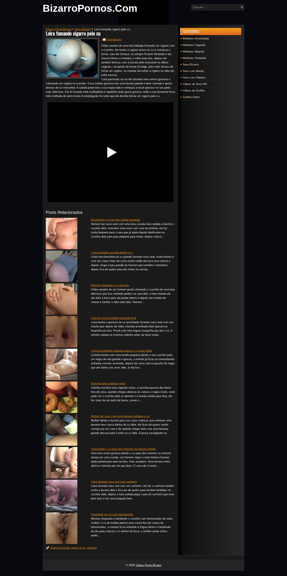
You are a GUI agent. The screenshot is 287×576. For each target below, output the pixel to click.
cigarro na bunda (60, 547)
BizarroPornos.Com (90, 8)
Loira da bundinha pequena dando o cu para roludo (121, 350)
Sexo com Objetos (194, 77)
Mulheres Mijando (193, 51)
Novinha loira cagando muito (108, 383)
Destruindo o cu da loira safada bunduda (115, 219)
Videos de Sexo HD (195, 84)
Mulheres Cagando (194, 45)
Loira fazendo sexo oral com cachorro (114, 481)
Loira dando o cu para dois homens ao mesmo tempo (123, 449)
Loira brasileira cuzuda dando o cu (112, 252)
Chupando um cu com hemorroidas (112, 514)
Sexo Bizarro (114, 39)
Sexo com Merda (193, 71)
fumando (92, 547)
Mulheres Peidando (194, 58)
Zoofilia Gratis (191, 97)
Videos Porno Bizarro (148, 565)
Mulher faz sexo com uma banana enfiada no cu (120, 416)
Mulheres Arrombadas (196, 38)
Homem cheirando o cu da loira (110, 285)
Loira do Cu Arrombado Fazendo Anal (113, 318)
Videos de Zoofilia (194, 90)
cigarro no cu (78, 547)
